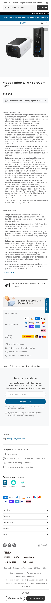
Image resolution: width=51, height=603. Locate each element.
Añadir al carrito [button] (15, 598)
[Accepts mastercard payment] (39, 497)
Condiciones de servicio (16, 583)
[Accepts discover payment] (22, 497)
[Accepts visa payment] (22, 501)
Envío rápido (12, 454)
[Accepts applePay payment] (11, 497)
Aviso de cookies (38, 583)
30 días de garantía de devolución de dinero (26, 458)
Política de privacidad (16, 580)
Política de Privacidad (16, 408)
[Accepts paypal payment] (5, 501)
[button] (47, 3)
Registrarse (25, 401)
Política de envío (34, 573)
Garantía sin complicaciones (19, 463)
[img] (34, 497)
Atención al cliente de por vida (20, 467)
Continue (42, 7)
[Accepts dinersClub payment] (17, 497)
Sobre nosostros (16, 573)
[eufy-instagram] (5, 545)
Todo (12, 366)
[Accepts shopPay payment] (11, 501)
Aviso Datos (25, 586)
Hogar (5, 366)
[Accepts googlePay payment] (28, 497)
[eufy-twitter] (14, 545)
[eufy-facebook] (9, 545)
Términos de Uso (37, 407)
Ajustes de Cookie (37, 580)
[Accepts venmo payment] (17, 501)
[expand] (45, 100)
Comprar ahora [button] (36, 598)
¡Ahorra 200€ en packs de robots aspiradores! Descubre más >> (25, 17)
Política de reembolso (25, 576)
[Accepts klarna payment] (28, 501)
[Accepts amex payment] (5, 497)
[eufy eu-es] (23, 23)
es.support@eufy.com (16, 439)
